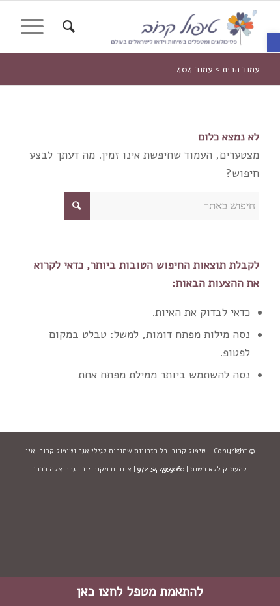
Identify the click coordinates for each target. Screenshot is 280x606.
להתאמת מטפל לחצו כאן (140, 591)
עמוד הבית (240, 69)
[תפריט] (36, 27)
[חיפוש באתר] (66, 27)
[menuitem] (66, 27)
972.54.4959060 (160, 469)
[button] (273, 42)
